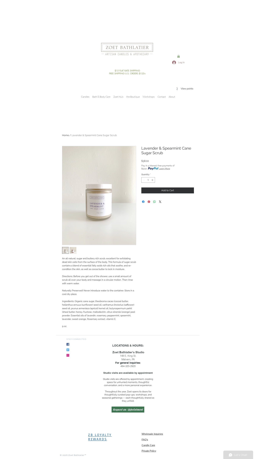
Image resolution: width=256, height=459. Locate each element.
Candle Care (148, 445)
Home (65, 135)
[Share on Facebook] (143, 202)
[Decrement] (143, 180)
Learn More (164, 168)
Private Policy (149, 451)
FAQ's (145, 439)
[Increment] (153, 180)
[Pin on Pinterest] (149, 202)
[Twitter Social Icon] (68, 349)
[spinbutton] (148, 180)
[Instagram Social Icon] (68, 355)
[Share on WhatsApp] (154, 202)
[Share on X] (160, 202)
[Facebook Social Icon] (68, 344)
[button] (178, 56)
